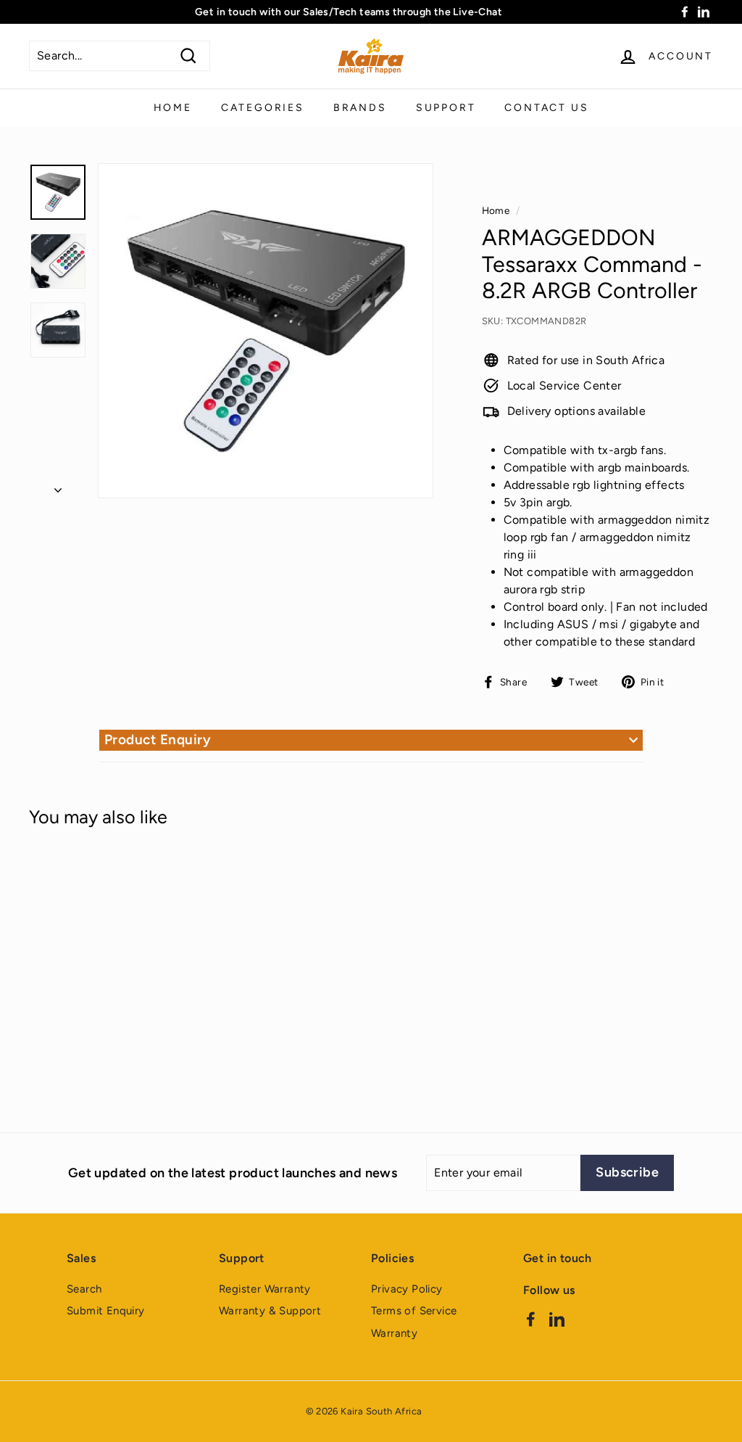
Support (446, 108)
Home (173, 108)
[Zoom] (266, 331)
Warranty (394, 1333)
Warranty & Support (270, 1310)
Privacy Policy (407, 1288)
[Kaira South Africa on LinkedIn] (556, 1318)
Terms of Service (414, 1310)
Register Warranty (265, 1288)
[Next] (58, 486)
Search (84, 1288)
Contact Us (546, 108)
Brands (360, 108)
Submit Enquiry (106, 1310)
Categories (262, 108)
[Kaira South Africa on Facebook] (530, 1318)
